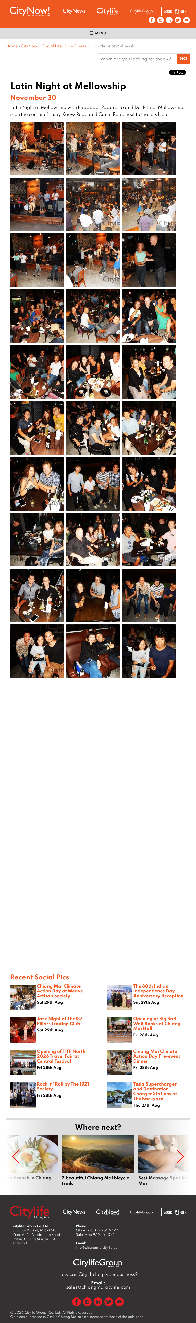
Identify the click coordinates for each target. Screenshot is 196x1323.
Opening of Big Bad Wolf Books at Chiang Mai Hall (157, 1023)
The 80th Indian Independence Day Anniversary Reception (158, 991)
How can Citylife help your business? (98, 1274)
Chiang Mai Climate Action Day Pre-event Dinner (156, 1056)
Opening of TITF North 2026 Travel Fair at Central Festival (61, 1056)
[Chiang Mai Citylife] (107, 11)
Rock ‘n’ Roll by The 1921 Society (63, 1086)
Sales (95, 1234)
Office (97, 1230)
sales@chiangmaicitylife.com (98, 1285)
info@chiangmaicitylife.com (98, 1247)
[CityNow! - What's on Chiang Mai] (29, 11)
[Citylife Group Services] (141, 11)
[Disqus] (98, 763)
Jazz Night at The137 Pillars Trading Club (60, 1020)
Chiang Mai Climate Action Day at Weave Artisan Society (60, 991)
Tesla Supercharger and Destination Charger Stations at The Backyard (155, 1091)
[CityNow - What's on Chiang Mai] (107, 1212)
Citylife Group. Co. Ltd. (43, 1312)
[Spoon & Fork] (175, 11)
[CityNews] (74, 11)
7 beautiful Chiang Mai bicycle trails (98, 1160)
